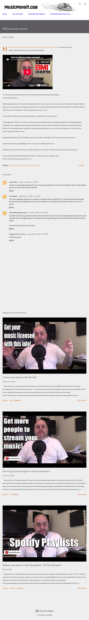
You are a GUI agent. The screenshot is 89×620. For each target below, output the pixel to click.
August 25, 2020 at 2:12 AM (28, 182)
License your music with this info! (20, 377)
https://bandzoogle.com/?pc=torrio (35, 110)
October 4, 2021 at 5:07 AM (38, 212)
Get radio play (17, 14)
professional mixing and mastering (22, 225)
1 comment (14, 494)
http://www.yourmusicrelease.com (63, 137)
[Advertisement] (44, 289)
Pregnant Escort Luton (17, 234)
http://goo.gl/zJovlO (50, 116)
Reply (11, 191)
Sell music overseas (32, 165)
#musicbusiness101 (65, 47)
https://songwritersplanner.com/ (14, 131)
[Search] (80, 4)
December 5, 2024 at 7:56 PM (37, 234)
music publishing (16, 165)
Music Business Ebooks (36, 14)
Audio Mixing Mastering (17, 212)
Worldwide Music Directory (60, 14)
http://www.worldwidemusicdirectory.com (17, 159)
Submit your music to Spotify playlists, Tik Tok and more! (32, 565)
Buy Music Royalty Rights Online (63, 185)
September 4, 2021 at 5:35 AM (29, 196)
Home (5, 14)
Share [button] (81, 165)
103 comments (15, 400)
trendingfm (13, 196)
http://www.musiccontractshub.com (65, 150)
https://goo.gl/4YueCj (10, 98)
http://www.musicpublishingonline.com (41, 143)
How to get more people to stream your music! (26, 471)
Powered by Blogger (46, 611)
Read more (81, 400)
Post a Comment (16, 588)
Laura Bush (13, 182)
